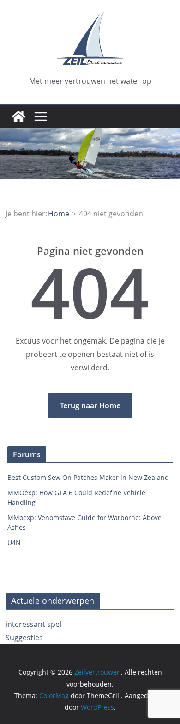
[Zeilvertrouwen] (18, 116)
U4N (14, 542)
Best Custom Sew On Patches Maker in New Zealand (88, 477)
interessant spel (33, 624)
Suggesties (24, 637)
